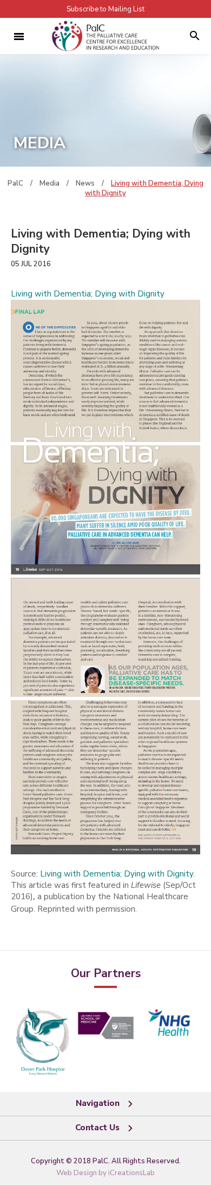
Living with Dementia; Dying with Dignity (87, 293)
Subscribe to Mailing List (105, 9)
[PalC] (105, 36)
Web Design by (105, 1173)
